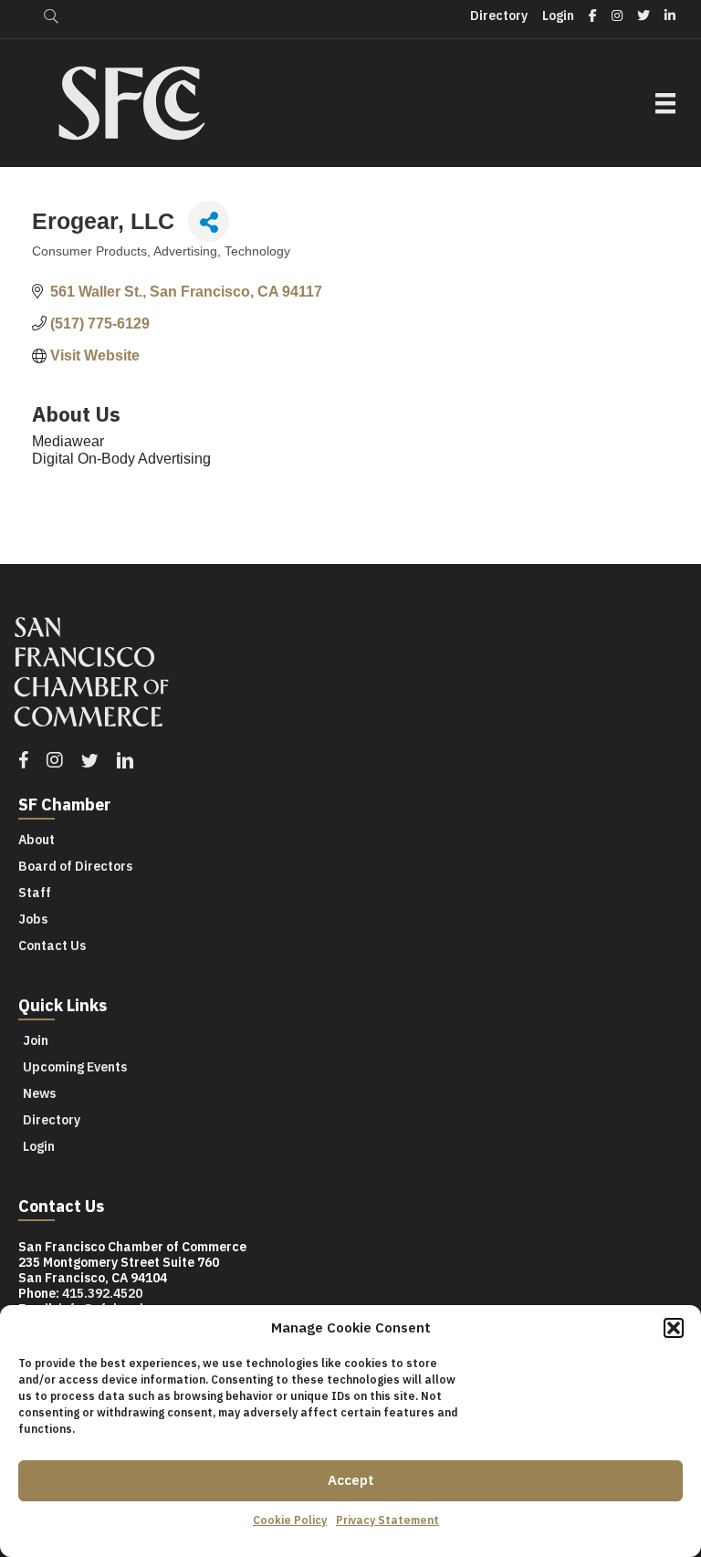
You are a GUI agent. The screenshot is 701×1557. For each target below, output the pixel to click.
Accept (351, 1480)
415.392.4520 (102, 1293)
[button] (673, 1328)
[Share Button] (208, 221)
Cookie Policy (290, 1520)
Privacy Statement (387, 1520)
